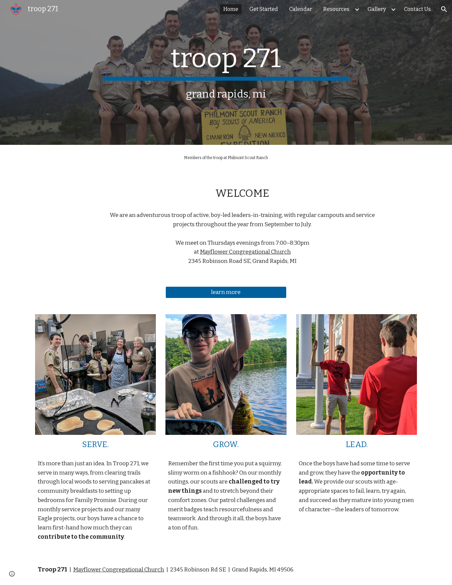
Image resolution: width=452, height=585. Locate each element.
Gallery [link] (377, 9)
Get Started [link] (263, 9)
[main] (226, 72)
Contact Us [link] (417, 9)
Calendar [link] (300, 9)
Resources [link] (336, 9)
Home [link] (230, 9)
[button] (444, 9)
